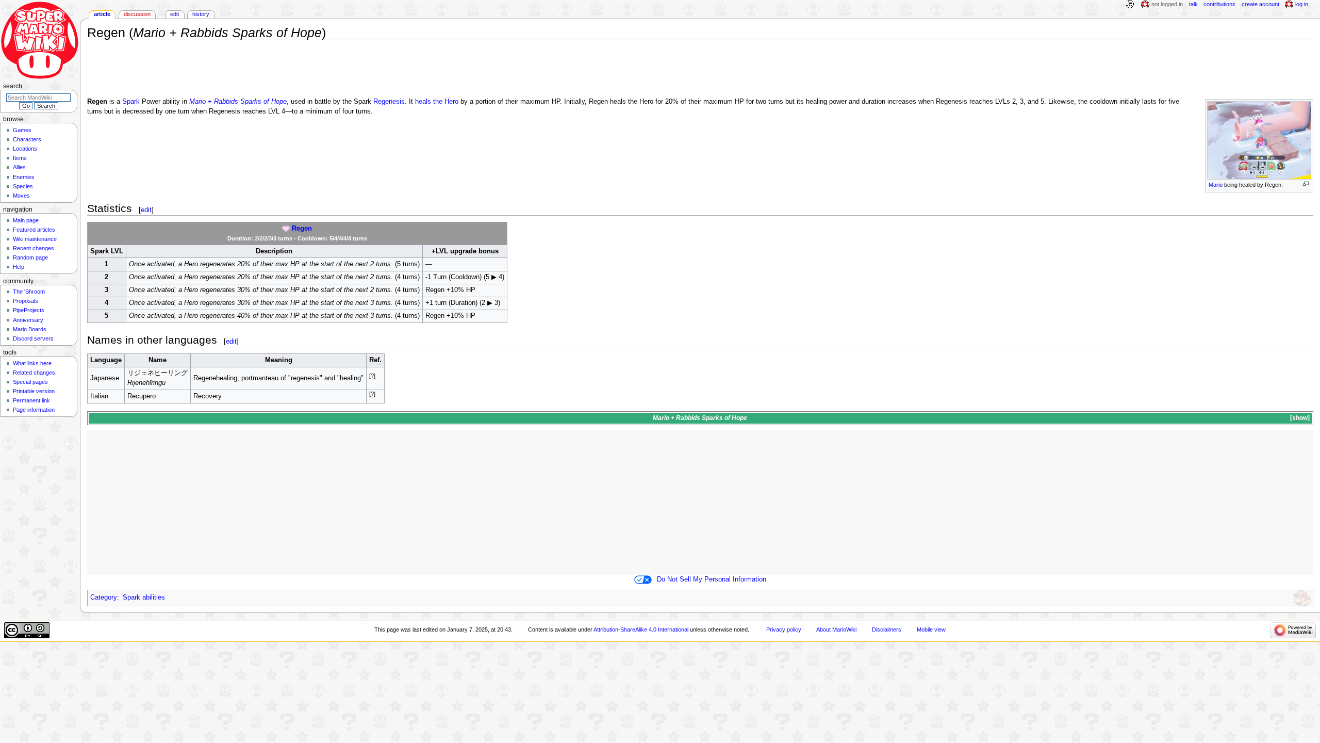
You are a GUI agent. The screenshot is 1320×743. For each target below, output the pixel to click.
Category (103, 597)
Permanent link (31, 400)
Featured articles (34, 230)
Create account (1260, 4)
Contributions (1219, 4)
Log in (1301, 4)
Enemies (24, 177)
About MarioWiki (836, 629)
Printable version (34, 391)
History (200, 14)
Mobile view (931, 629)
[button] (1299, 418)
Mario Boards (29, 329)
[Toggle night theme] (1130, 4)
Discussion (137, 14)
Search (12, 86)
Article (102, 14)
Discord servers (33, 338)
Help (18, 267)
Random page (30, 257)
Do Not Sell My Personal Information (711, 579)
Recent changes (33, 248)
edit (146, 210)
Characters (27, 139)
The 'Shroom (29, 291)
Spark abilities (144, 597)
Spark (131, 101)
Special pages (30, 382)
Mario (1216, 185)
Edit (174, 14)
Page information (34, 410)
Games (22, 130)
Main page (26, 220)
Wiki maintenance (35, 239)
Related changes (34, 372)
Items (20, 158)
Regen (302, 228)
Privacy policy (783, 629)
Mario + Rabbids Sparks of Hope (238, 101)
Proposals (25, 301)
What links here (32, 363)
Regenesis (389, 101)
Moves (21, 195)
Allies (19, 167)
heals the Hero (436, 101)
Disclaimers (886, 629)
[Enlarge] (1306, 184)
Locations (25, 149)
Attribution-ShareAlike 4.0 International (640, 629)
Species (23, 186)
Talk (1193, 4)
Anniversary (28, 320)
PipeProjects (28, 310)
